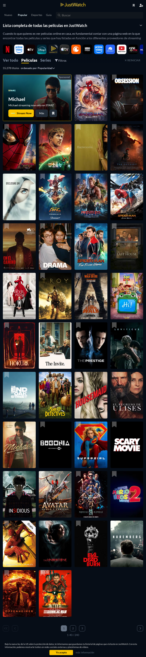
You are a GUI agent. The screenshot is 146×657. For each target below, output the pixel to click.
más (41, 113)
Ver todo (10, 60)
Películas (29, 60)
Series (45, 60)
